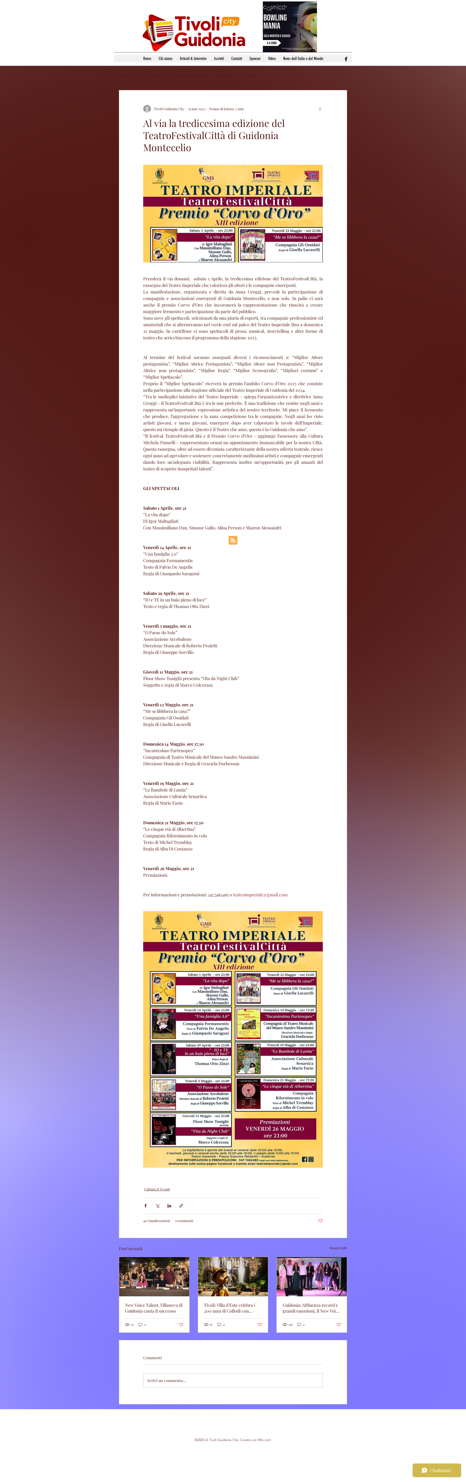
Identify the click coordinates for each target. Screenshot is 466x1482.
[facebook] (346, 59)
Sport (250, 75)
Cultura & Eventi (191, 75)
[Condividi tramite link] (181, 1205)
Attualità (157, 75)
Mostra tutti (338, 1248)
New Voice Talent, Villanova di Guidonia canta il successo (154, 1308)
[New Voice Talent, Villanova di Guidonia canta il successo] (154, 1276)
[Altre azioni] (320, 109)
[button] (341, 75)
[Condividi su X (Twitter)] (157, 1205)
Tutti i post (129, 75)
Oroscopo (226, 75)
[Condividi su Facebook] (145, 1205)
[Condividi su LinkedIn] (169, 1205)
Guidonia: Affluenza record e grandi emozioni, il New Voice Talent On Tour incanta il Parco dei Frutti (311, 1308)
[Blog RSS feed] (233, 540)
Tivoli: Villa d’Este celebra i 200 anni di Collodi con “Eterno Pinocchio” (229, 1308)
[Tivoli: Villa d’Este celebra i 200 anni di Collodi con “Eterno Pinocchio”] (233, 1276)
